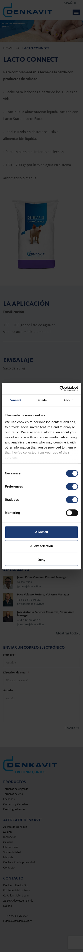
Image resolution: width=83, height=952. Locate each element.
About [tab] (68, 400)
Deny (41, 560)
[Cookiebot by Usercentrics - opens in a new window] (59, 388)
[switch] (72, 486)
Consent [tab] (15, 400)
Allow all (41, 532)
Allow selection (41, 546)
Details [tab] (41, 400)
